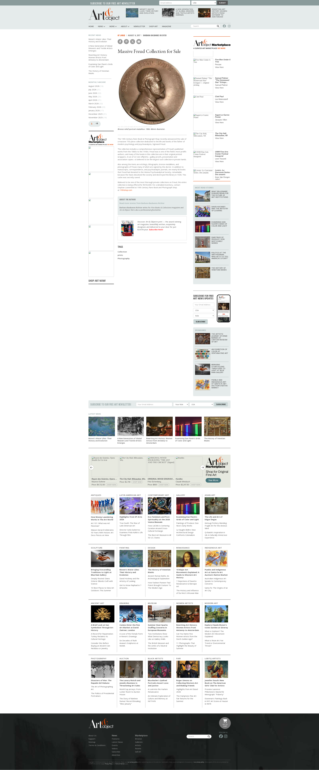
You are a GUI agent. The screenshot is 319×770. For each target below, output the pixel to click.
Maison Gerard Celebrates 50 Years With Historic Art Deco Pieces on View (102, 532)
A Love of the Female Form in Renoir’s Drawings (131, 635)
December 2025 (95, 114)
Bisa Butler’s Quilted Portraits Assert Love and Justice (158, 683)
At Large (121, 35)
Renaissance (183, 547)
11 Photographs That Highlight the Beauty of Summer (186, 646)
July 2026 (92, 89)
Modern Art (211, 603)
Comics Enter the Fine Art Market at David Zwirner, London (130, 627)
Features (116, 738)
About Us (92, 735)
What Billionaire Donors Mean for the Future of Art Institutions (219, 194)
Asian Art (210, 495)
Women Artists (184, 603)
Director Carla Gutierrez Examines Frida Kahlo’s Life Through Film (131, 532)
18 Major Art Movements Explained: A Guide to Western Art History (187, 573)
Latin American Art (130, 495)
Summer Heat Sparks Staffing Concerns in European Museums (158, 627)
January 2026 (94, 110)
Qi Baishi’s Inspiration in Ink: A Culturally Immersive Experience (216, 535)
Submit (222, 2)
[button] (120, 41)
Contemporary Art (158, 495)
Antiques (96, 495)
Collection (122, 251)
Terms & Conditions (97, 745)
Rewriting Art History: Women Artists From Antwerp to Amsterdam (219, 13)
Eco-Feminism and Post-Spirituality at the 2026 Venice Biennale (159, 519)
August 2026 (93, 86)
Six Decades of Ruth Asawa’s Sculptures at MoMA (129, 643)
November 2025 (95, 117)
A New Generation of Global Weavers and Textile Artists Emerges (185, 12)
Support (91, 738)
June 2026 (92, 93)
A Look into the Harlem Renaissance (158, 690)
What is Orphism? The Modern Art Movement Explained (214, 634)
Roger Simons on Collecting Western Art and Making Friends (187, 683)
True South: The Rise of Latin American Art (130, 524)
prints (120, 255)
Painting (124, 547)
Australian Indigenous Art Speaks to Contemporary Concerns (215, 581)
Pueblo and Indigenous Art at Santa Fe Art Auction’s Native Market (219, 384)
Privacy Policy (108, 764)
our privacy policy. (199, 762)
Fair (178, 658)
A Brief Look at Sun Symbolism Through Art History (102, 627)
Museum (152, 603)
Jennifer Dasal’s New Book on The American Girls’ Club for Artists (215, 683)
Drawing (124, 603)
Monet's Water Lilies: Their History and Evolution (149, 11)
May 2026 (92, 96)
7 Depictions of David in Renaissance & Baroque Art (186, 584)
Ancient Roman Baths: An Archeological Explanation (158, 577)
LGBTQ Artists (213, 658)
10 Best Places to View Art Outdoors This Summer (102, 589)
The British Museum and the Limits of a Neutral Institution (158, 646)
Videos (115, 748)
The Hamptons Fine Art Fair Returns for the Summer (186, 698)
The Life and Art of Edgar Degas (213, 518)
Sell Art (138, 751)
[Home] (104, 14)
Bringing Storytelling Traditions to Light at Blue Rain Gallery (218, 368)
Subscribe (200, 321)
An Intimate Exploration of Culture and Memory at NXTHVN (159, 698)
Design (151, 547)
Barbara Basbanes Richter (154, 35)
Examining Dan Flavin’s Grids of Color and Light (100, 65)
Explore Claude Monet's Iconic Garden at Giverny (216, 626)
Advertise (116, 755)
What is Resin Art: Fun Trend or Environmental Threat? (215, 643)
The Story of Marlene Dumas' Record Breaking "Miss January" (130, 701)
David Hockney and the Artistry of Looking (219, 208)
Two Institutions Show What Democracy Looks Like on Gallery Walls (158, 636)
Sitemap (91, 742)
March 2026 (93, 103)
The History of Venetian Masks (98, 72)
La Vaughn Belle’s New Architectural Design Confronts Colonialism (186, 532)
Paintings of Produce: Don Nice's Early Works (218, 240)
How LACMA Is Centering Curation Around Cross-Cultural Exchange (158, 528)
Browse (138, 738)
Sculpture (96, 547)
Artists (138, 745)
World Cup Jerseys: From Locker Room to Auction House (130, 692)
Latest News (94, 414)
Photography (124, 258)
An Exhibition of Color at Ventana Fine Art (219, 351)
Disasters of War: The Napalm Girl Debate (101, 681)
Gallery (180, 495)
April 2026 (92, 100)
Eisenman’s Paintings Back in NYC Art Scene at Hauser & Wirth (216, 701)
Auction (124, 658)
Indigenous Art (213, 547)
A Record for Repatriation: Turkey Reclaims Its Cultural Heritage (102, 636)
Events (115, 745)
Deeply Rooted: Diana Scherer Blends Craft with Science (102, 581)
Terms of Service (119, 764)
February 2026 (94, 107)
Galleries (139, 742)
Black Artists (155, 658)
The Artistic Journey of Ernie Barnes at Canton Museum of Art (219, 338)
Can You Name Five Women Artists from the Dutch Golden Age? (186, 636)
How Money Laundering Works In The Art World (102, 518)
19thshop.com (126, 190)
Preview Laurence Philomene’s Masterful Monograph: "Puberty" (214, 692)
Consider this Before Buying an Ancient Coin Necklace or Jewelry (100, 646)
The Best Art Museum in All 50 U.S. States (159, 536)
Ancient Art (97, 603)
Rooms (138, 748)
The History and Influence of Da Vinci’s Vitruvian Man (187, 591)
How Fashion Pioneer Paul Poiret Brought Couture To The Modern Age (159, 585)
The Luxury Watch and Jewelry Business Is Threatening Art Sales (130, 683)
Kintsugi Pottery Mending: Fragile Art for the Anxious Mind (216, 526)
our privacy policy (133, 762)
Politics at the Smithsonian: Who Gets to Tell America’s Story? (219, 255)
